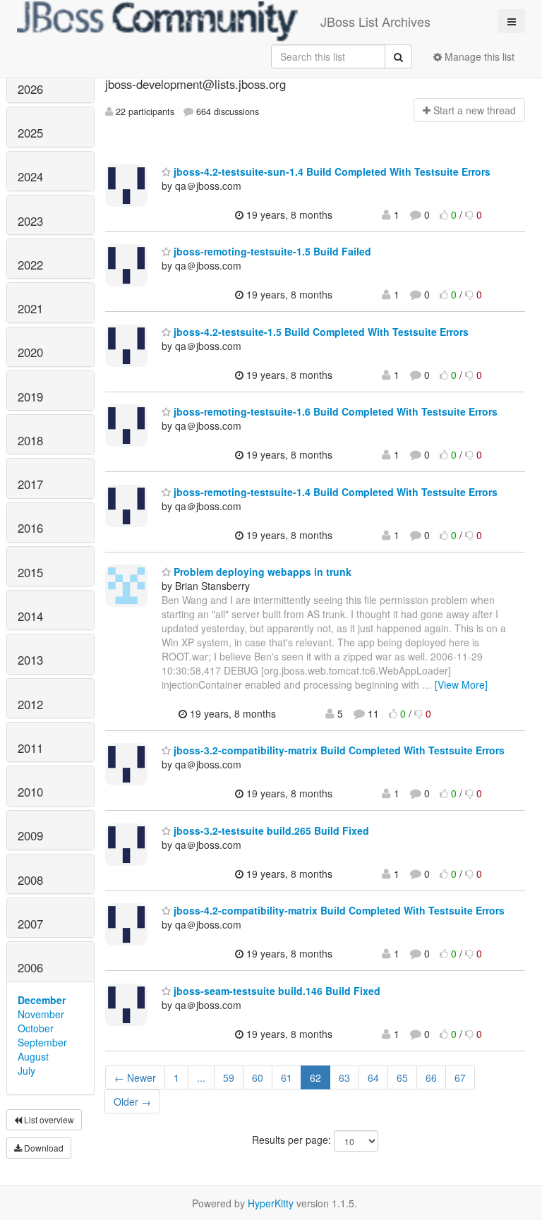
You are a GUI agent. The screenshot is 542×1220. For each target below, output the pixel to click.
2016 (30, 527)
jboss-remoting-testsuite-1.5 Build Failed (271, 251)
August (33, 1056)
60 (257, 1077)
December (42, 1000)
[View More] (461, 684)
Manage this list (478, 56)
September (42, 1042)
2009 (30, 835)
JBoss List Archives (375, 21)
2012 (30, 704)
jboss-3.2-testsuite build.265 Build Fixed (270, 830)
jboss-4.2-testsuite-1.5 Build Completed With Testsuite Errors (320, 332)
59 (228, 1077)
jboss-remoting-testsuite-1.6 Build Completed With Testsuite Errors (334, 411)
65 (402, 1077)
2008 (30, 879)
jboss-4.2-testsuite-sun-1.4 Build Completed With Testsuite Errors (330, 171)
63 (344, 1077)
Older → (132, 1101)
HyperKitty (271, 1203)
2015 (30, 572)
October (36, 1028)
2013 (30, 659)
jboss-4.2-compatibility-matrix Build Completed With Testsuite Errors (338, 910)
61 (286, 1077)
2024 (30, 176)
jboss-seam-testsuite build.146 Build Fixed (275, 991)
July (26, 1070)
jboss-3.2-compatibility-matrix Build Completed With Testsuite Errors (338, 750)
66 (431, 1077)
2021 (30, 308)
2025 (30, 132)
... (201, 1077)
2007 (30, 923)
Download (43, 1148)
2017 (30, 484)
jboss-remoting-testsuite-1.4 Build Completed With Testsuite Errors (334, 492)
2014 (30, 616)
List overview (48, 1119)
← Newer (135, 1077)
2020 (30, 352)
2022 (30, 264)
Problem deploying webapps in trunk (261, 571)
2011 (30, 747)
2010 (30, 791)
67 (460, 1077)
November (41, 1014)
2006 (30, 967)
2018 (30, 440)
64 (373, 1077)
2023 (30, 220)
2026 (30, 88)
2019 (30, 396)
